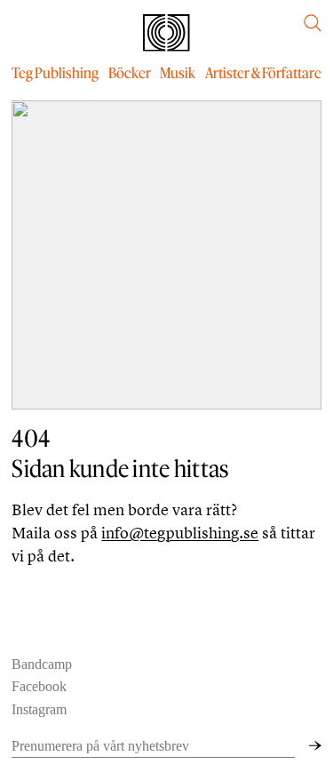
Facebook (39, 686)
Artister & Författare (263, 73)
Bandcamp (42, 664)
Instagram (39, 709)
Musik (177, 73)
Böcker (129, 73)
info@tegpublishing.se (179, 533)
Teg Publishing (55, 73)
